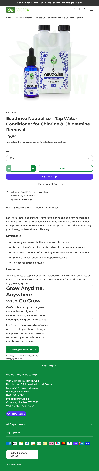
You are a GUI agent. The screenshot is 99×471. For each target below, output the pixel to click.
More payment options (49, 184)
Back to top (48, 365)
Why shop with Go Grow (22, 349)
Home (8, 18)
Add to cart (65, 168)
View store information (21, 199)
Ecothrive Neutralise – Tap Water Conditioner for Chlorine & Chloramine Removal (48, 18)
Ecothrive (11, 112)
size (8, 151)
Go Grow (17, 464)
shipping (24, 142)
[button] (85, 9)
